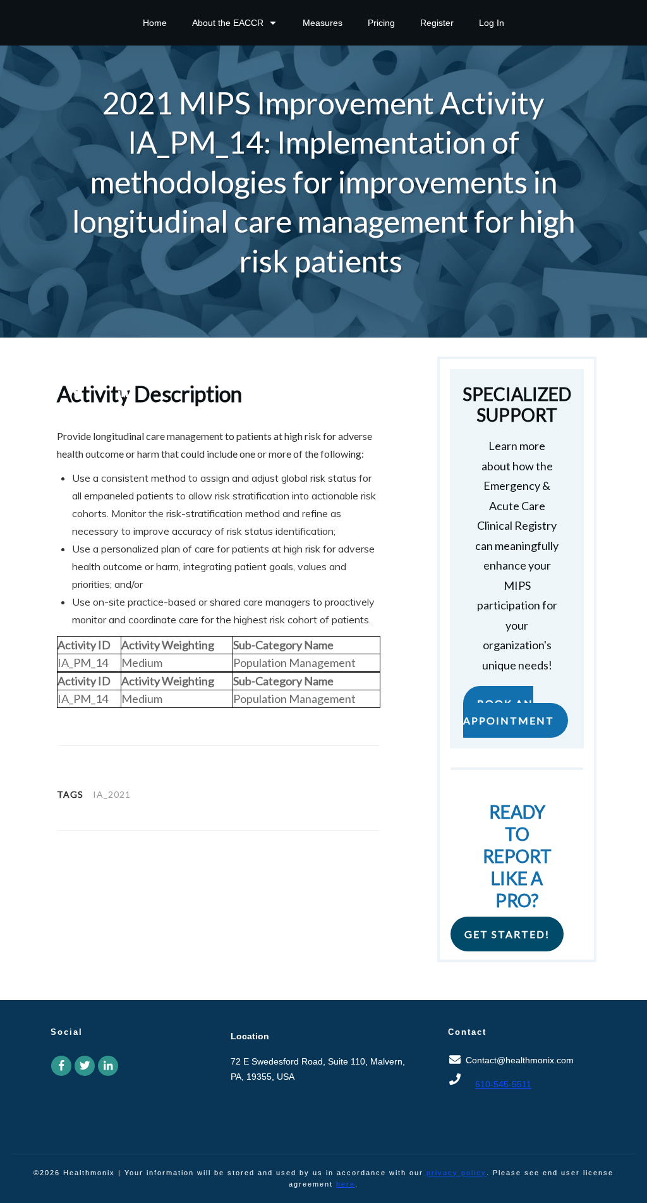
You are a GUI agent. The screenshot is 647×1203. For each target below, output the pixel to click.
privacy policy (456, 1172)
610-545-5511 (503, 1084)
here (345, 1184)
